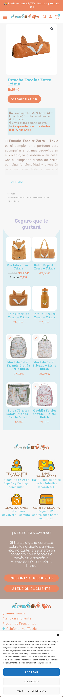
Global (46, 197)
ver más (17, 182)
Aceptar (31, 672)
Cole (21, 197)
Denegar (31, 681)
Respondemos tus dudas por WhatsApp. (30, 128)
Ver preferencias (31, 690)
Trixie (16, 201)
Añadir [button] (18, 282)
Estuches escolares (32, 197)
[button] (58, 635)
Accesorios (13, 197)
